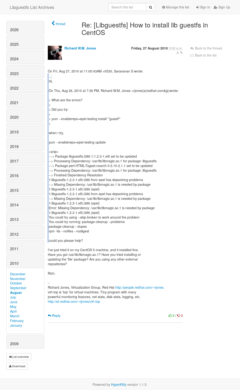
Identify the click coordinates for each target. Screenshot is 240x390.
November (18, 278)
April (13, 311)
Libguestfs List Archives (32, 7)
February (17, 320)
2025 (14, 44)
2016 (14, 175)
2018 (14, 146)
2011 (14, 248)
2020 (14, 117)
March (14, 316)
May (13, 306)
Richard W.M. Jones (80, 48)
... (50, 76)
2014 (14, 205)
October (16, 283)
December (18, 274)
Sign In (204, 7)
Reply (55, 315)
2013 (14, 219)
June (13, 301)
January (16, 325)
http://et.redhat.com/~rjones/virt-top (74, 301)
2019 (14, 132)
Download (18, 366)
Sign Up (224, 7)
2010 (14, 263)
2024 (14, 58)
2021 (14, 102)
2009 (14, 343)
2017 (14, 161)
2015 (14, 190)
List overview (20, 357)
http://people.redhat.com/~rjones (139, 287)
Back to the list (205, 55)
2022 (14, 88)
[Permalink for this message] (181, 52)
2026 (14, 29)
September (18, 287)
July (13, 297)
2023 (14, 73)
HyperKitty (118, 384)
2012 (14, 234)
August (16, 292)
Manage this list (177, 7)
